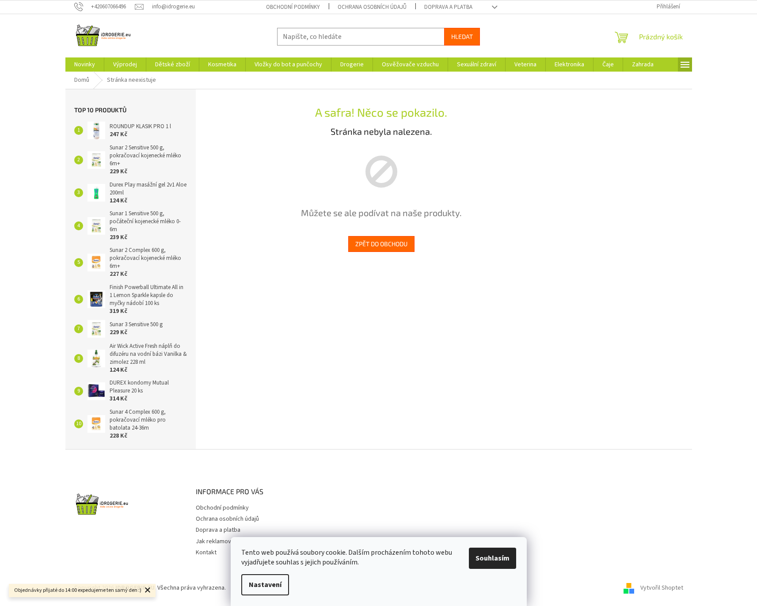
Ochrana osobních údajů (372, 7)
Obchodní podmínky (293, 7)
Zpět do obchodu (381, 244)
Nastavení (265, 585)
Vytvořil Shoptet (661, 587)
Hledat (462, 36)
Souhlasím (493, 558)
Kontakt (206, 552)
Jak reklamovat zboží (224, 541)
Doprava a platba (448, 7)
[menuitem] (84, 64)
